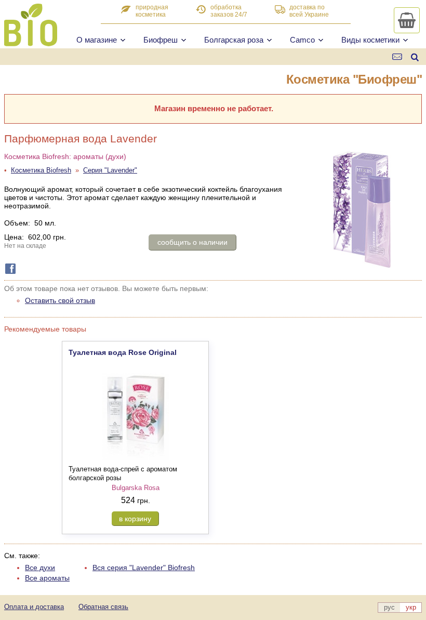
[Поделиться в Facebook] (8, 268)
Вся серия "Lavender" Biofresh (143, 567)
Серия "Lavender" (110, 170)
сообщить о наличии (192, 242)
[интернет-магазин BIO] (30, 42)
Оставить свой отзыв (60, 300)
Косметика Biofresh (41, 170)
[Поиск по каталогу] (415, 56)
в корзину (135, 519)
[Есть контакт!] (398, 56)
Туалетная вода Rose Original (123, 352)
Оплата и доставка (34, 607)
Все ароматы (47, 578)
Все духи (40, 567)
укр (411, 607)
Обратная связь (103, 607)
